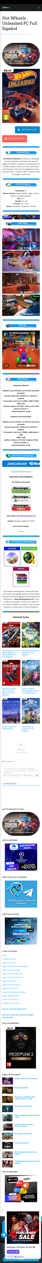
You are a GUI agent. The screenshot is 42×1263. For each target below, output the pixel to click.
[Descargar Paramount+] (7, 1112)
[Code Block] (22, 775)
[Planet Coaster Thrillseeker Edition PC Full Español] (31, 685)
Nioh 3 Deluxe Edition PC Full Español (25, 1153)
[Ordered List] (14, 775)
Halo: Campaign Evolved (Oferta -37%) (27, 1116)
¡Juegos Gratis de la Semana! (26, 1078)
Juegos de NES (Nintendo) (11, 985)
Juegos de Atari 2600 (9, 963)
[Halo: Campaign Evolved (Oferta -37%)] (7, 1121)
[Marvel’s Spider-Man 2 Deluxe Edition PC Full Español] (11, 685)
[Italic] (6, 775)
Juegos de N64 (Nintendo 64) (12, 974)
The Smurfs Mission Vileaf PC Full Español (31, 653)
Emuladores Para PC (9, 959)
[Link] (25, 775)
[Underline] (9, 775)
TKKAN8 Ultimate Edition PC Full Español (27, 1162)
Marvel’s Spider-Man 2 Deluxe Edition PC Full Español (9, 692)
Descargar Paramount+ (24, 1106)
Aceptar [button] (21, 1259)
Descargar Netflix (21, 1088)
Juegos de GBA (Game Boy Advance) (15, 966)
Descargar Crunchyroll (23, 1134)
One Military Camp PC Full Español (28, 729)
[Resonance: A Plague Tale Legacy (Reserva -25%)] (7, 1102)
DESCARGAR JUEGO (29, 129)
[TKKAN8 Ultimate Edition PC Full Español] (7, 1167)
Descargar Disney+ (22, 1143)
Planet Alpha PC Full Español (9, 728)
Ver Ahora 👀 (13, 1252)
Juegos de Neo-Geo (9, 981)
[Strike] (12, 775)
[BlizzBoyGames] (6, 8)
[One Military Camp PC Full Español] (31, 723)
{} (27, 775)
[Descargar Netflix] (7, 1093)
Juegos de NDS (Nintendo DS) (12, 977)
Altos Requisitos (9, 34)
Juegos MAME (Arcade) (10, 996)
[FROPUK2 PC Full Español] (21, 1068)
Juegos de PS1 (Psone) (10, 988)
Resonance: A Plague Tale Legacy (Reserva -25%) (25, 1098)
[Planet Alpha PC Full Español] (11, 723)
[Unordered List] (17, 775)
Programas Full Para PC (10, 999)
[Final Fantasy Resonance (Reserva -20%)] (7, 1130)
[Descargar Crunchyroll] (7, 1139)
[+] (30, 775)
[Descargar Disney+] (7, 1148)
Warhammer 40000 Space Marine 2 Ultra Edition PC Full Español (11, 654)
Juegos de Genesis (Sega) (11, 970)
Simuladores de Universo (10, 1003)
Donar (4, 955)
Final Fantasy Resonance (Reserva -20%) (24, 1125)
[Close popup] (2, 1211)
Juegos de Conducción (23, 34)
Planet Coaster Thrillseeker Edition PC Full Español (31, 691)
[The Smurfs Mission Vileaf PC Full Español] (31, 647)
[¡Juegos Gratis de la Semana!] (7, 1084)
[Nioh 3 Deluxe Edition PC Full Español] (7, 1158)
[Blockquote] (19, 775)
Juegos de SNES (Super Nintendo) (14, 992)
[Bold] (4, 775)
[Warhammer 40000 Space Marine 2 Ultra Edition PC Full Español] (11, 647)
